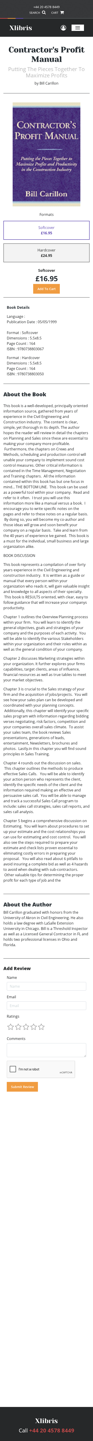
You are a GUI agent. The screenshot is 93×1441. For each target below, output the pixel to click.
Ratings (13, 1016)
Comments (16, 1038)
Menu (77, 27)
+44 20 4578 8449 (46, 7)
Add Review (17, 968)
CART (55, 13)
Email (11, 996)
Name (12, 977)
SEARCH (35, 13)
